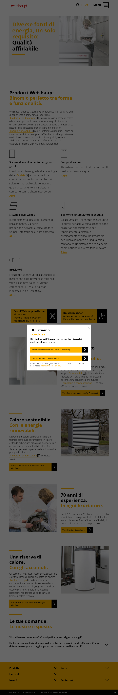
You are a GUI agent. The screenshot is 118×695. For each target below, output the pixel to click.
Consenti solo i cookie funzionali (45, 358)
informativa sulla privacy (51, 365)
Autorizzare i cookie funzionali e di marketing (51, 349)
